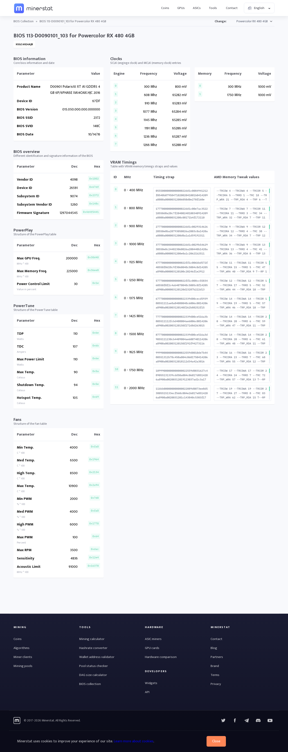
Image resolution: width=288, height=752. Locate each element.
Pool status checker (93, 666)
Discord (270, 720)
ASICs (197, 8)
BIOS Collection (24, 21)
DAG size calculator (93, 675)
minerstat (34, 8)
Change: (221, 21)
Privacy (216, 684)
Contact (232, 8)
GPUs (181, 8)
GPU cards (152, 648)
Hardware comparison (161, 657)
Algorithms (21, 648)
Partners (217, 657)
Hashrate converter (93, 648)
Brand (215, 666)
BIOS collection (90, 684)
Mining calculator (91, 639)
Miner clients (23, 657)
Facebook (234, 720)
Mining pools (23, 666)
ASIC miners (153, 639)
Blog (214, 648)
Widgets (151, 683)
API (147, 692)
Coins (165, 8)
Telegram (246, 720)
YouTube (258, 720)
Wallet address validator (96, 657)
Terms (215, 675)
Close (216, 741)
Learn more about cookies (133, 741)
